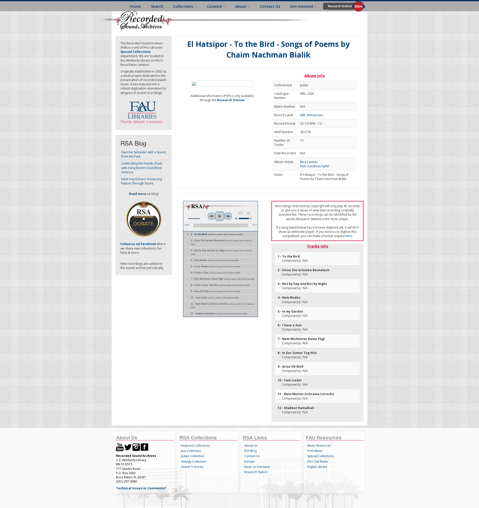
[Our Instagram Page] (136, 447)
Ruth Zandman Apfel (314, 166)
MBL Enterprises (311, 115)
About (241, 6)
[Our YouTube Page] (119, 447)
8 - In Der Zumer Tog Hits (220, 285)
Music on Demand (257, 467)
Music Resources (319, 445)
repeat (241, 213)
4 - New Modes (215, 260)
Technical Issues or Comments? (141, 488)
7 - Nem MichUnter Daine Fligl (222, 279)
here (349, 236)
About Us (250, 445)
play (220, 216)
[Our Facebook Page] (144, 447)
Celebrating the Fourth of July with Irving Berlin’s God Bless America (141, 167)
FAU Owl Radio (317, 461)
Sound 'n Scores (192, 467)
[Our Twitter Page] (128, 447)
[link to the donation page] (143, 219)
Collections (184, 6)
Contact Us (270, 6)
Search (157, 6)
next (228, 216)
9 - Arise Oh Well (215, 291)
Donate (249, 461)
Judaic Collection (192, 456)
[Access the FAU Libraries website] (142, 111)
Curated (215, 6)
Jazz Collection (191, 451)
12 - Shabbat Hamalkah (219, 313)
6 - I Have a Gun (215, 272)
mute (236, 218)
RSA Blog (250, 451)
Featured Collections (195, 445)
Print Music (315, 451)
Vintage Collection (193, 461)
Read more (137, 194)
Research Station (340, 6)
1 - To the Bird (217, 234)
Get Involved (302, 6)
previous (211, 216)
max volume (251, 218)
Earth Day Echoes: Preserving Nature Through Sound (141, 181)
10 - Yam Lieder (215, 297)
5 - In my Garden (215, 266)
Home (135, 6)
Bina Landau (309, 162)
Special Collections (320, 456)
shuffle (248, 213)
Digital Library (317, 467)
